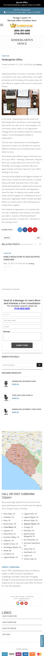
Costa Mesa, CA (10, 527)
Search (39, 365)
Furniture (5, 56)
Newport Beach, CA (31, 524)
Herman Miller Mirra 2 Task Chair (26, 409)
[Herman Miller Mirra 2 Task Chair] (6, 412)
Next (38, 238)
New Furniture (9, 622)
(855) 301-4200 (22, 30)
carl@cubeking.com (24, 598)
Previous (7, 238)
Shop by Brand (9, 628)
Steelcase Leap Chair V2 (22, 395)
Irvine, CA (7, 550)
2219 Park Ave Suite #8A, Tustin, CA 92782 (23, 12)
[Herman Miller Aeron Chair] (6, 384)
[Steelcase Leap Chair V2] (6, 398)
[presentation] (35, 244)
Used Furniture (9, 616)
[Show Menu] (2, 25)
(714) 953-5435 (22, 33)
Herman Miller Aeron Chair (24, 381)
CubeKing (38, 65)
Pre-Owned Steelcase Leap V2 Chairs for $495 (22, 5)
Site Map (6, 634)
